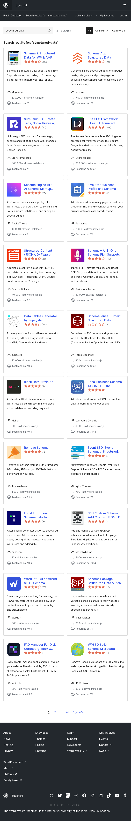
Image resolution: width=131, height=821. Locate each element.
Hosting (8, 745)
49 (67, 712)
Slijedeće (78, 712)
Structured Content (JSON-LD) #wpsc (38, 252)
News (7, 739)
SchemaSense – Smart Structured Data (104, 318)
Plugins (39, 745)
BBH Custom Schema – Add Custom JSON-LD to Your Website (104, 515)
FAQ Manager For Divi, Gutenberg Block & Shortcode (40, 647)
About (7, 732)
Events (103, 739)
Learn (70, 732)
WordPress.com (15, 762)
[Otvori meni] (125, 5)
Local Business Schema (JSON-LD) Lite (105, 384)
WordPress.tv (77, 751)
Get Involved (107, 732)
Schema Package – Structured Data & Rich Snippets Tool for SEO (104, 581)
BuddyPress (12, 780)
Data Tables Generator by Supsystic (40, 318)
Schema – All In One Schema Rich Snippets (104, 252)
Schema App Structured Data (99, 55)
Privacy (8, 751)
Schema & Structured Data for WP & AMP (39, 55)
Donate (105, 745)
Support (72, 739)
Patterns (40, 751)
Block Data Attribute (38, 382)
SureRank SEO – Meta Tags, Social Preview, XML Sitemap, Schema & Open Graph (41, 121)
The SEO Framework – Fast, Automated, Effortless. (103, 121)
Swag (104, 751)
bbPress (10, 774)
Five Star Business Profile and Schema (102, 187)
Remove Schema (36, 447)
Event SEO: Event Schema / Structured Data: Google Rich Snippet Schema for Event (103, 450)
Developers (74, 745)
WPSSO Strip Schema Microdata (101, 646)
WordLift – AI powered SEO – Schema (40, 581)
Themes (40, 739)
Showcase (41, 732)
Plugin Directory (12, 15)
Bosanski (17, 795)
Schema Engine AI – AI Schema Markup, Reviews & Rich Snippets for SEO (42, 187)
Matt (8, 768)
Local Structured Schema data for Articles (36, 515)
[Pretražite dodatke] (49, 30)
